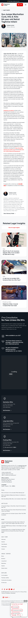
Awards (3, 566)
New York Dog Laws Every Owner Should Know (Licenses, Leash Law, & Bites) (13, 535)
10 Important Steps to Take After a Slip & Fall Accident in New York (13, 531)
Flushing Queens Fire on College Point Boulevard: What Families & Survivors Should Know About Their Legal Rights (13, 556)
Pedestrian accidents (9, 110)
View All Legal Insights (14, 227)
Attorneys (3, 564)
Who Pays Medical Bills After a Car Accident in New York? (13, 523)
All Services (4, 607)
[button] (25, 4)
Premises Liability (5, 602)
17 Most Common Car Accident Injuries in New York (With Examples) (13, 539)
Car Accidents (4, 600)
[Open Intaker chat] (13, 617)
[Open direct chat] (25, 601)
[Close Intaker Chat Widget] (27, 601)
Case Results (4, 569)
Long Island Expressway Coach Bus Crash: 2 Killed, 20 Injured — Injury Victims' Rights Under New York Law (12, 547)
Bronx (2, 581)
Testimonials (4, 571)
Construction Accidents (6, 605)
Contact (3, 574)
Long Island (3, 586)
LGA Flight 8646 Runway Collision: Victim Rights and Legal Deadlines (13, 551)
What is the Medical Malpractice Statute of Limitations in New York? (13, 521)
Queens (3, 590)
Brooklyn (3, 583)
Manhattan (3, 588)
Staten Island (4, 593)
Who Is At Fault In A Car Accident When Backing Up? (12, 517)
